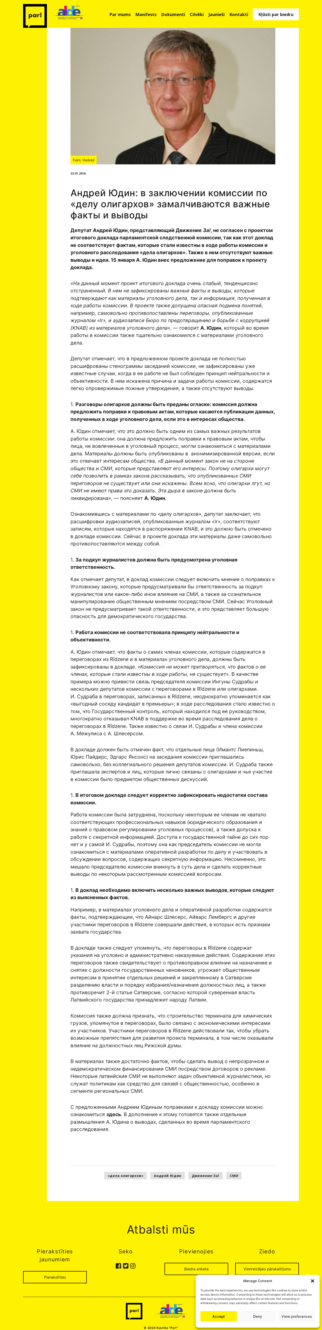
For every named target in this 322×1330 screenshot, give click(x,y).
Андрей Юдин (167, 1175)
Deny (257, 1316)
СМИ (234, 1175)
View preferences (296, 1316)
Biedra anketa (196, 1269)
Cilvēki (197, 14)
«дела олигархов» (126, 1175)
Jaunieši (216, 14)
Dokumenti (173, 14)
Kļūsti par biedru (275, 14)
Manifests (146, 14)
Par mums (120, 14)
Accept (218, 1316)
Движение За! (205, 1175)
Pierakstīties (55, 1277)
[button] (312, 1281)
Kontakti (238, 14)
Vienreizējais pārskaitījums (267, 1269)
